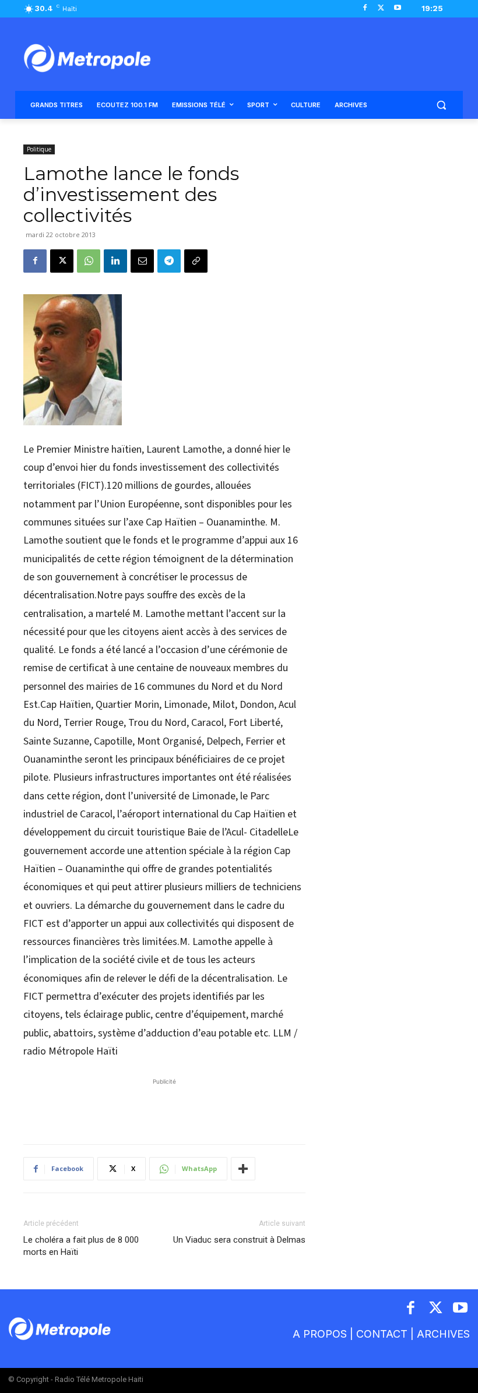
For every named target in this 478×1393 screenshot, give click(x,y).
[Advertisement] (164, 1105)
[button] (441, 105)
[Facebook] (365, 8)
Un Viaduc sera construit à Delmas (239, 1240)
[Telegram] (169, 261)
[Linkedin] (115, 261)
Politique (39, 149)
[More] (243, 1168)
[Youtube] (397, 8)
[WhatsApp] (88, 261)
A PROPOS (320, 1334)
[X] (381, 8)
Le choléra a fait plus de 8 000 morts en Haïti (81, 1246)
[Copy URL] (196, 261)
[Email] (142, 261)
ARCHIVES (443, 1334)
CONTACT (381, 1334)
